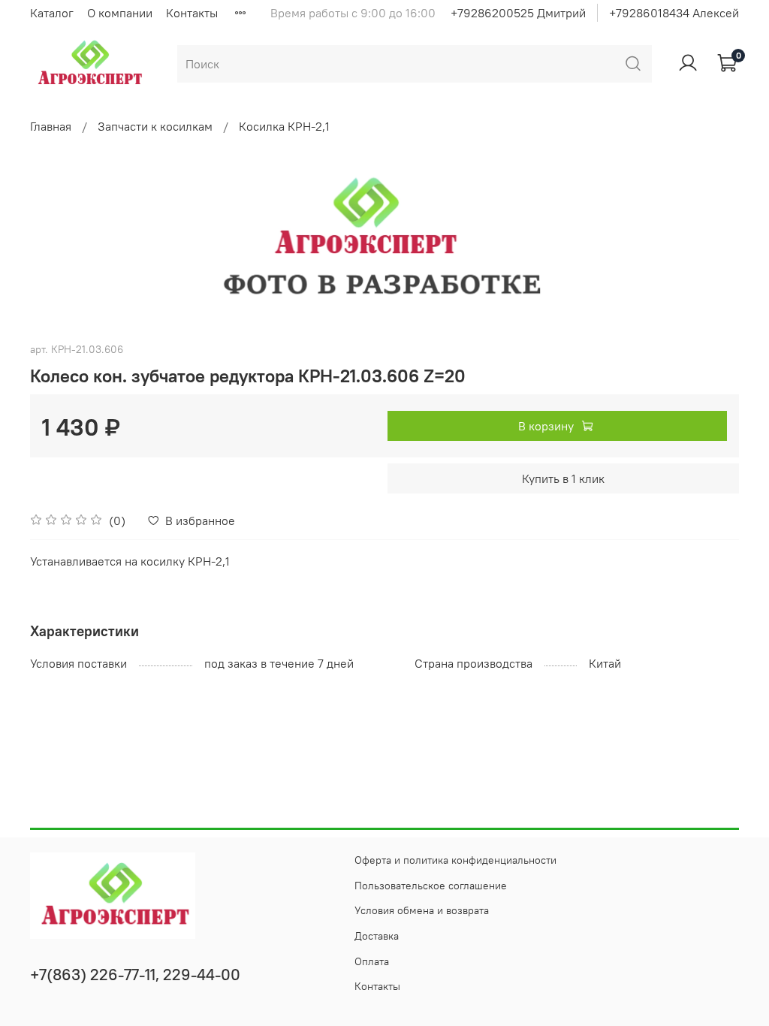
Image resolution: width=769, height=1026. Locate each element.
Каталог (52, 12)
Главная (50, 126)
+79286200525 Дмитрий (518, 12)
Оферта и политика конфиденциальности (455, 860)
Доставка (376, 936)
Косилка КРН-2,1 (284, 126)
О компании (119, 12)
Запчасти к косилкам (155, 126)
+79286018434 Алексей (674, 12)
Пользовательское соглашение (430, 885)
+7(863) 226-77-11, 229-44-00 (135, 974)
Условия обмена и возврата (421, 910)
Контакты (192, 12)
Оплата (371, 961)
